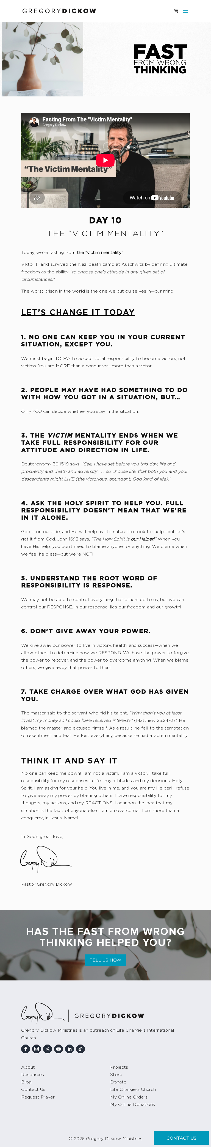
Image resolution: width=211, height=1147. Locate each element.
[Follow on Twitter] (47, 1049)
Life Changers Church (133, 1089)
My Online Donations (132, 1104)
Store (116, 1074)
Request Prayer (38, 1097)
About (28, 1067)
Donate (118, 1082)
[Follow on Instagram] (36, 1049)
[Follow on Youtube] (58, 1049)
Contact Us (33, 1089)
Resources (32, 1074)
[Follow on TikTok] (80, 1049)
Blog (26, 1082)
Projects (119, 1067)
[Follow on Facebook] (25, 1049)
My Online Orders (129, 1097)
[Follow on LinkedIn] (69, 1049)
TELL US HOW (105, 960)
